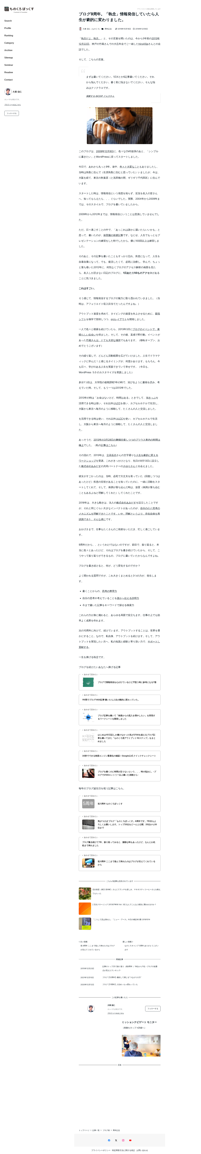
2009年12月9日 (104, 151)
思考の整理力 (109, 591)
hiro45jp (143, 43)
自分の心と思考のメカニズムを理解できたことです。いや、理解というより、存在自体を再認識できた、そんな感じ (119, 514)
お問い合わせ (142, 1150)
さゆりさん (129, 466)
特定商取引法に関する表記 (123, 1150)
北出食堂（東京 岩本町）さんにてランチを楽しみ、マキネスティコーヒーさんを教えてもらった (126, 891)
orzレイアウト (119, 319)
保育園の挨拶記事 (113, 235)
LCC (118, 403)
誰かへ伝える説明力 (128, 598)
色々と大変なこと (129, 166)
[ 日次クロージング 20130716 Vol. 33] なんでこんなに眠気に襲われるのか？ (124, 904)
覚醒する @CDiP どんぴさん (100, 96)
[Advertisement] (120, 1094)
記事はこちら (108, 445)
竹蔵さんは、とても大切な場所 (103, 340)
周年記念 (108, 29)
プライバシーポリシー (100, 1150)
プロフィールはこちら (12, 105)
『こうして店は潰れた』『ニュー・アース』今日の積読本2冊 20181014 (121, 919)
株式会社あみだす (91, 466)
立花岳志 (111, 455)
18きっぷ (151, 397)
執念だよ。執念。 (91, 38)
